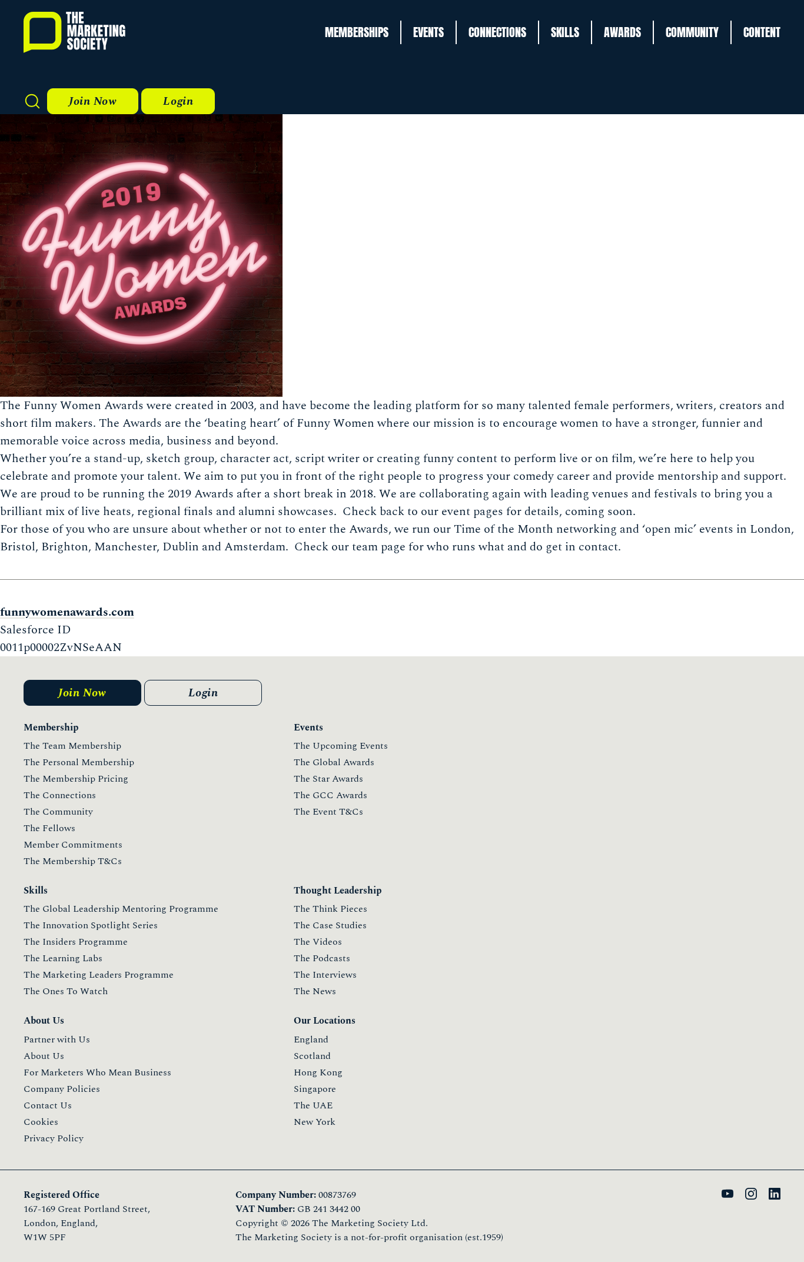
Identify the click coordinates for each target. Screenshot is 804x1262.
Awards (622, 32)
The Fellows (49, 828)
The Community (58, 812)
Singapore (315, 1089)
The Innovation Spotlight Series (91, 925)
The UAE (313, 1105)
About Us (44, 1056)
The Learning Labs (63, 958)
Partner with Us (57, 1039)
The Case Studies (330, 925)
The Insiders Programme (76, 942)
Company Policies (62, 1089)
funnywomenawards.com (67, 612)
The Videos (318, 942)
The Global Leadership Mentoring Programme (121, 909)
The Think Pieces (330, 909)
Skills (565, 32)
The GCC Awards (330, 795)
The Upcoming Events (341, 746)
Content (761, 32)
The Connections (60, 795)
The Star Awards (328, 779)
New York (314, 1122)
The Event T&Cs (328, 812)
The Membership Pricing (76, 779)
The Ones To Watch (66, 991)
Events (428, 32)
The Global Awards (334, 762)
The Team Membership (72, 746)
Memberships (356, 32)
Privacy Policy (54, 1138)
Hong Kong (318, 1072)
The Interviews (325, 975)
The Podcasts (322, 958)
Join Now (93, 101)
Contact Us (48, 1105)
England (311, 1039)
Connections (497, 32)
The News (315, 991)
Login (178, 101)
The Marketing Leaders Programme (99, 975)
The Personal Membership (79, 762)
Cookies (41, 1122)
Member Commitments (73, 845)
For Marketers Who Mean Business (97, 1072)
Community (692, 32)
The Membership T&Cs (73, 861)
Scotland (312, 1056)
